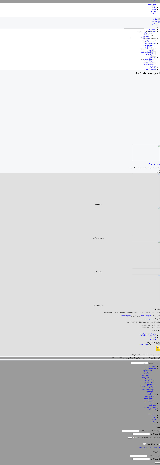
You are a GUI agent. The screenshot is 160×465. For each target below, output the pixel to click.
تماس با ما (153, 13)
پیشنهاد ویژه (152, 29)
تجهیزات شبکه (152, 31)
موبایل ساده (149, 59)
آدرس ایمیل (154, 455)
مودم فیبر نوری (148, 45)
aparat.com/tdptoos (146, 319)
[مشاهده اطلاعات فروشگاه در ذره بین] (144, 344)
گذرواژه (155, 434)
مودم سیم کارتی (147, 33)
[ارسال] (152, 35)
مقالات (154, 7)
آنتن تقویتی (149, 54)
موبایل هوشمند (148, 61)
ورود (144, 444)
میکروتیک (150, 47)
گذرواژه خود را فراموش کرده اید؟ (149, 447)
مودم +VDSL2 (148, 43)
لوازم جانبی (152, 67)
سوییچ (151, 387)
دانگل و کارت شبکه (147, 52)
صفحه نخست (152, 4)
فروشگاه (153, 6)
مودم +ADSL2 (148, 41)
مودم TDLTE (145, 38)
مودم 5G (146, 34)
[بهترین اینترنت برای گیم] (146, 160)
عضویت (157, 462)
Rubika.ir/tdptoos (125, 315)
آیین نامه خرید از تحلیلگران (148, 335)
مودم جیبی (145, 40)
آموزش (154, 9)
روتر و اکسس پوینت (146, 48)
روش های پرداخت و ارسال (148, 334)
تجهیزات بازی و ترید (150, 69)
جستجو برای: (152, 38)
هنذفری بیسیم (148, 64)
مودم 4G (146, 36)
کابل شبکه (149, 55)
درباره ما (153, 11)
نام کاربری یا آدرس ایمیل (150, 430)
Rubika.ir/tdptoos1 (146, 315)
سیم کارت (153, 66)
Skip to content (155, 1)
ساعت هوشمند (148, 62)
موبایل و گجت (152, 57)
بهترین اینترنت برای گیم (154, 164)
